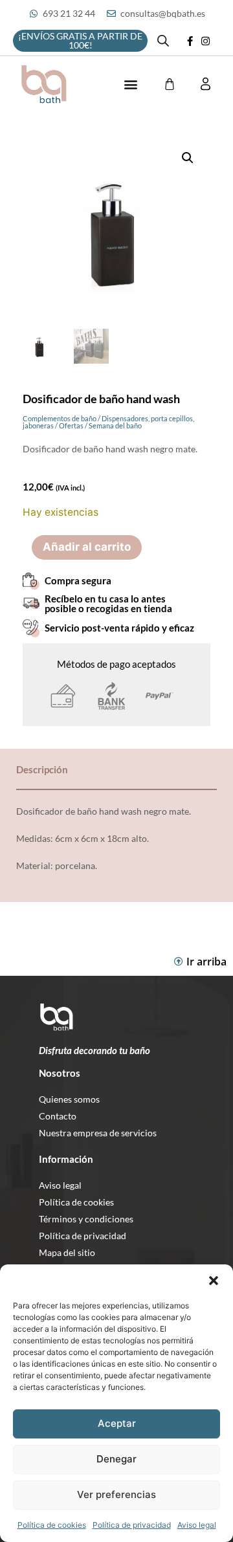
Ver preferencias (116, 1494)
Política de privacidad (132, 1525)
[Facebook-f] (190, 41)
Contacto (57, 1115)
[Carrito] (169, 84)
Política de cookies (51, 1525)
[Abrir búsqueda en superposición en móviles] (163, 41)
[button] (213, 1280)
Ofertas (71, 425)
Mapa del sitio (67, 1252)
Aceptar (117, 1423)
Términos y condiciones (86, 1218)
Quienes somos (69, 1099)
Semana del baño (115, 425)
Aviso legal (196, 1525)
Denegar (116, 1459)
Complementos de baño (59, 418)
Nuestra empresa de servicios (98, 1132)
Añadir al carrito (87, 546)
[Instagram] (206, 41)
